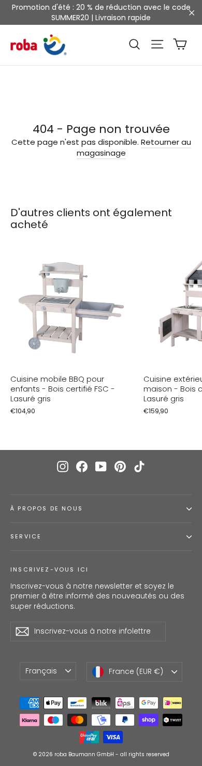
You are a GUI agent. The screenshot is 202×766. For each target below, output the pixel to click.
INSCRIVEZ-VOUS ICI (49, 569)
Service (25, 536)
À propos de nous (46, 509)
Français (41, 671)
